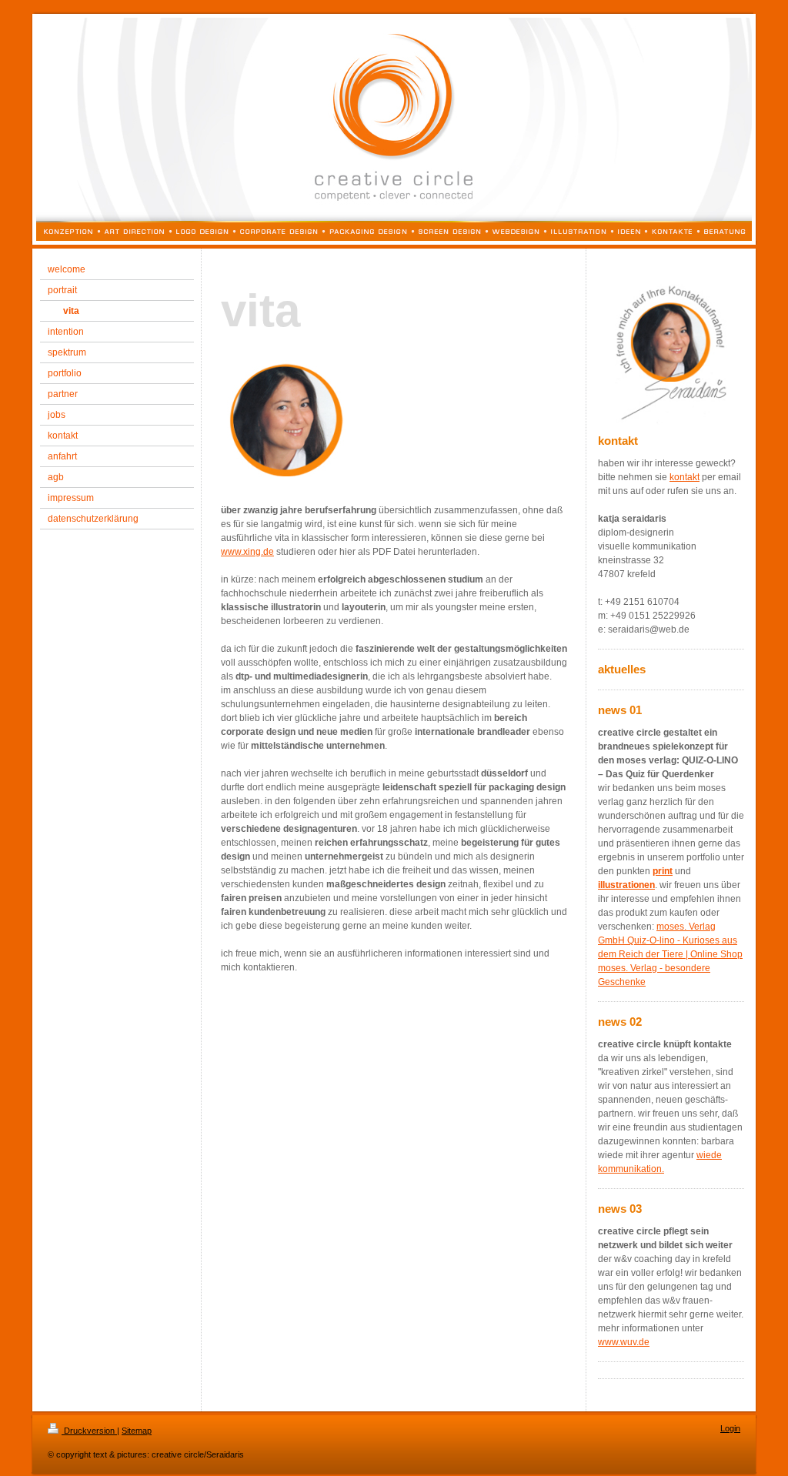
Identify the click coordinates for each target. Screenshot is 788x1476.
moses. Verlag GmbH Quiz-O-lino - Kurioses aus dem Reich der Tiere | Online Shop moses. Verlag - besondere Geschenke (670, 954)
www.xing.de (247, 551)
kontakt (684, 477)
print (663, 871)
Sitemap (137, 1430)
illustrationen (626, 885)
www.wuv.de (623, 1342)
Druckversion (89, 1430)
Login (730, 1428)
